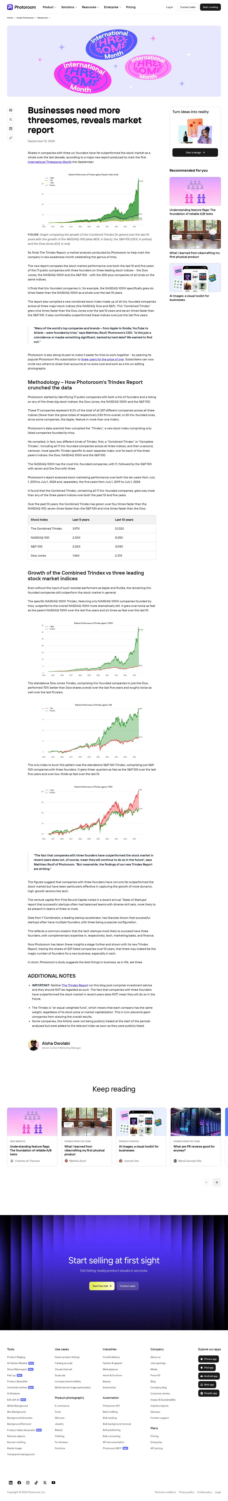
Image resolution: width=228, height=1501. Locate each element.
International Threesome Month (50, 162)
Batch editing (110, 1411)
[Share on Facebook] (10, 110)
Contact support (160, 1417)
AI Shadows (13, 1393)
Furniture (60, 1448)
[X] (44, 1482)
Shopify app (210, 1393)
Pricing (131, 7)
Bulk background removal (117, 1423)
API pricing (157, 1448)
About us (155, 1357)
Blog (153, 1381)
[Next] (216, 1182)
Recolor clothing (16, 1442)
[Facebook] (19, 1482)
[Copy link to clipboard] (10, 137)
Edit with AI (16, 1399)
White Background (17, 1405)
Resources (89, 7)
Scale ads (60, 1375)
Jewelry (59, 1423)
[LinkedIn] (10, 1482)
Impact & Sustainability (163, 1399)
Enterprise (111, 7)
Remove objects (16, 1436)
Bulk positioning (111, 1430)
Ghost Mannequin (20, 1369)
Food (58, 1411)
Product (48, 7)
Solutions (67, 7)
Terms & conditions (165, 1492)
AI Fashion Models (20, 1363)
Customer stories (160, 1393)
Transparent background (20, 1454)
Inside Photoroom (25, 17)
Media (154, 1369)
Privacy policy (186, 1492)
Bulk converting (111, 1436)
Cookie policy (204, 1492)
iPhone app (210, 1359)
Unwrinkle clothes (20, 1387)
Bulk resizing (110, 1417)
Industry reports (160, 1405)
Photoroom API (111, 1405)
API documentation (113, 1442)
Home (10, 17)
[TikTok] (36, 1482)
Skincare (59, 1417)
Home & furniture (112, 1375)
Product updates (129, 1141)
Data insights (17, 1141)
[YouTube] (53, 1482)
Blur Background (16, 1411)
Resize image (14, 1448)
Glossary (155, 1411)
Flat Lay (14, 1375)
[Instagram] (27, 1482)
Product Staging (16, 1357)
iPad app (208, 1367)
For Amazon (61, 1442)
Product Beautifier (17, 1381)
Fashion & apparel (112, 1363)
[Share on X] (10, 119)
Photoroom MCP (115, 1448)
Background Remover (19, 1423)
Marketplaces (110, 1369)
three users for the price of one (102, 359)
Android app (210, 1376)
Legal (218, 1492)
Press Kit (155, 1375)
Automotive (109, 1387)
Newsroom (42, 17)
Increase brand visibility (68, 1381)
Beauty (59, 1430)
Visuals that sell (63, 1369)
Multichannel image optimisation (73, 1387)
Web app (209, 1384)
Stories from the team (77, 1141)
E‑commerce (62, 1405)
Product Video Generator (24, 1430)
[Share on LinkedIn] (10, 128)
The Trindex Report (75, 985)
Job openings (158, 1363)
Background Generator (20, 1417)
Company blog (159, 1387)
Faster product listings (67, 1357)
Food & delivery (111, 1357)
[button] (27, 1349)
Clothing (59, 1436)
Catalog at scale (63, 1363)
